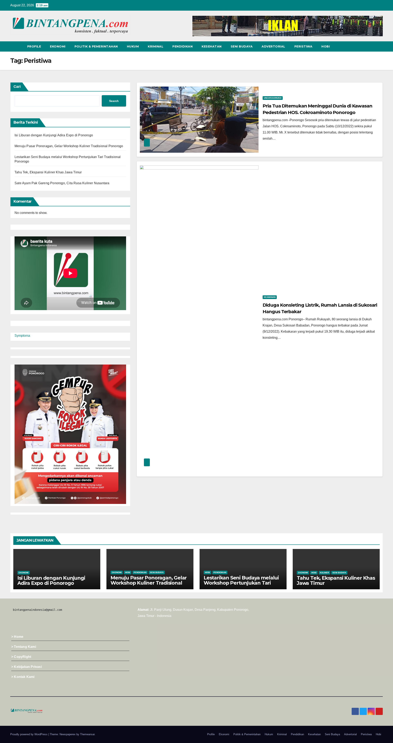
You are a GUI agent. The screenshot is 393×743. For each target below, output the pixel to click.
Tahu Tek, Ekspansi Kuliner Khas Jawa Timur (48, 172)
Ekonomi (58, 46)
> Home (17, 636)
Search (114, 101)
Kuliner (324, 572)
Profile (34, 46)
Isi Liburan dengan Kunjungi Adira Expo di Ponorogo (54, 135)
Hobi (325, 46)
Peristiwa (303, 46)
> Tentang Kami (23, 646)
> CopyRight (21, 656)
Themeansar (87, 734)
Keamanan (270, 297)
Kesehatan (212, 46)
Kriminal (155, 46)
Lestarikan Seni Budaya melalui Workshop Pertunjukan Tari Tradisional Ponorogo (241, 583)
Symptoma (22, 335)
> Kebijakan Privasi (26, 666)
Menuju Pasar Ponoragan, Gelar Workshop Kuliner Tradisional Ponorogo (69, 146)
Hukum (133, 46)
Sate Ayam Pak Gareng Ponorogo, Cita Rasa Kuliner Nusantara (62, 183)
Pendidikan (182, 46)
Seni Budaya (242, 46)
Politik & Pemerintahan (96, 46)
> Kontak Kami (23, 677)
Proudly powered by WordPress (29, 734)
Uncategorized (272, 98)
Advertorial (273, 46)
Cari (17, 87)
